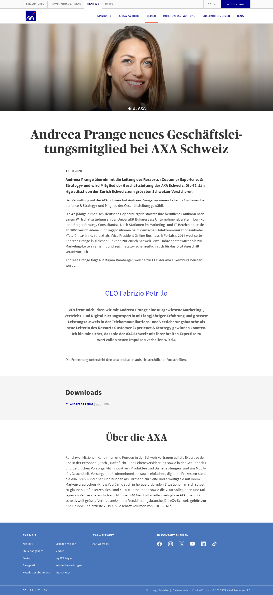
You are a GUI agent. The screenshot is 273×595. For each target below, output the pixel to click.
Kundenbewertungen (69, 565)
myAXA (109, 4)
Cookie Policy (200, 590)
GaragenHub (30, 565)
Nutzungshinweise (157, 590)
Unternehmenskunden (66, 4)
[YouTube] (193, 543)
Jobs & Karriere (129, 16)
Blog (240, 16)
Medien (151, 16)
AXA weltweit (101, 543)
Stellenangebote (33, 551)
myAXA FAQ (63, 572)
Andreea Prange (90, 404)
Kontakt (28, 543)
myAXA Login (64, 558)
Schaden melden (66, 543)
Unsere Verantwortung (179, 16)
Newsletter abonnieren (37, 572)
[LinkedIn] (204, 543)
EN (46, 590)
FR (32, 590)
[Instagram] (171, 543)
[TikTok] (215, 543)
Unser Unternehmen (216, 16)
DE (25, 590)
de (209, 4)
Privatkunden (35, 4)
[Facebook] (160, 543)
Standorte (104, 16)
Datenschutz (180, 590)
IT (39, 590)
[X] (182, 543)
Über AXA (93, 4)
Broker (27, 558)
